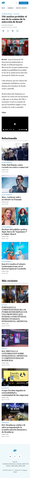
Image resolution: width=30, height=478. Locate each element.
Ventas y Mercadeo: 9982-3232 (15, 465)
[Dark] (17, 3)
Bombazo (11, 8)
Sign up (15, 461)
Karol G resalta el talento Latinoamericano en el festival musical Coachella (14, 266)
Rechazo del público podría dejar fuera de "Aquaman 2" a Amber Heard (14, 231)
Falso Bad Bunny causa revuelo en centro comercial (15, 166)
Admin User (5, 169)
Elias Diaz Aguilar (7, 25)
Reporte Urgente (21, 8)
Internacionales (7, 14)
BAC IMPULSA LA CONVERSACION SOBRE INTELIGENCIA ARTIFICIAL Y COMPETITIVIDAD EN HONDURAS (15, 356)
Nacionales (5, 388)
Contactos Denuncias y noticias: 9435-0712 (16, 463)
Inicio (3, 8)
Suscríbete (23, 3)
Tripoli (15, 472)
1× (13, 129)
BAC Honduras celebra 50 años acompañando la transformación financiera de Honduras (14, 428)
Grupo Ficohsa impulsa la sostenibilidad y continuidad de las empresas (15, 392)
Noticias (16, 14)
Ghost (24, 470)
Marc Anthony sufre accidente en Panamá (12, 198)
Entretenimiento (7, 162)
